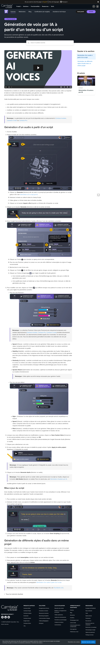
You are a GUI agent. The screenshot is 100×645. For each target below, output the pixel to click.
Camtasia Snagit (27, 610)
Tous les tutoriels (11, 19)
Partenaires (88, 618)
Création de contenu (59, 622)
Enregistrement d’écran (44, 608)
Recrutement (88, 620)
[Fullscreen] (70, 87)
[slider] (35, 87)
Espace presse (89, 615)
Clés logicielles (73, 629)
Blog (71, 612)
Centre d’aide (73, 622)
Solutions (25, 6)
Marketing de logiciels (44, 615)
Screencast (26, 615)
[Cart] (93, 6)
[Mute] (64, 87)
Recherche (72, 615)
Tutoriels (72, 610)
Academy (72, 617)
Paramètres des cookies (74, 642)
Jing (24, 625)
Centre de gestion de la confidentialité (75, 626)
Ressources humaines (44, 613)
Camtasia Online (27, 623)
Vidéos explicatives (59, 614)
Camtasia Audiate (60, 118)
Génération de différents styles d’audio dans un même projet (85, 63)
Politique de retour (90, 634)
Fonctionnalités (35, 6)
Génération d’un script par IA (29, 194)
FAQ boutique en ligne (90, 629)
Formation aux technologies (61, 619)
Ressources (45, 6)
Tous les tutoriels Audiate (14, 594)
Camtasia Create (12, 120)
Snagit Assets (27, 620)
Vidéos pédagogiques (43, 620)
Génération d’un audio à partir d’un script (48, 582)
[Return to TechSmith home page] (7, 6)
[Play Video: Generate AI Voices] (38, 68)
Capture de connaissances (60, 617)
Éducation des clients (59, 608)
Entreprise (41, 623)
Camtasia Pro (23, 120)
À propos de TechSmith (91, 608)
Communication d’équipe (44, 618)
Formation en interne (43, 610)
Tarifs (52, 6)
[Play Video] (5, 87)
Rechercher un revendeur (91, 627)
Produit (18, 6)
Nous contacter (89, 610)
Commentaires (58, 624)
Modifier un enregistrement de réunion (60, 611)
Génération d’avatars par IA (58, 479)
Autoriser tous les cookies (88, 642)
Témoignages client (74, 620)
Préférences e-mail (74, 631)
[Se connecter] (97, 6)
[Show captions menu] (61, 87)
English (45, 2)
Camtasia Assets (27, 618)
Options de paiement (90, 632)
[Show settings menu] (67, 87)
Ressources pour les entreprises (90, 624)
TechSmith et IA (58, 588)
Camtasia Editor (27, 608)
